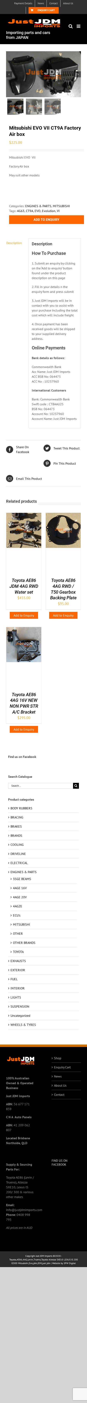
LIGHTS (16, 997)
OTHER (18, 933)
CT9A (29, 211)
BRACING (17, 817)
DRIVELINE (18, 854)
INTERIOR (18, 988)
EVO (37, 211)
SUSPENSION (20, 1006)
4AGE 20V (20, 897)
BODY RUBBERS (21, 808)
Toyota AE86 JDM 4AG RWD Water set (24, 586)
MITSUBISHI (61, 206)
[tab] (15, 243)
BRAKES (16, 826)
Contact (59, 1095)
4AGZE (17, 906)
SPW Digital (70, 1263)
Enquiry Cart (62, 1067)
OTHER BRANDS (24, 943)
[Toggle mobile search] (71, 26)
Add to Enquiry (46, 220)
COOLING (17, 845)
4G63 (20, 211)
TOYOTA (18, 952)
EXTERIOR (18, 970)
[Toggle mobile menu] (79, 26)
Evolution (48, 211)
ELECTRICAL (19, 863)
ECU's (16, 915)
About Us (60, 1085)
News (58, 1076)
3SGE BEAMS (22, 879)
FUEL (14, 979)
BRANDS (16, 835)
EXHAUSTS (18, 961)
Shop (57, 1058)
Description (14, 243)
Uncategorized (20, 1016)
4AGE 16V (20, 888)
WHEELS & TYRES (23, 1025)
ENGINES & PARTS (38, 206)
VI (58, 211)
